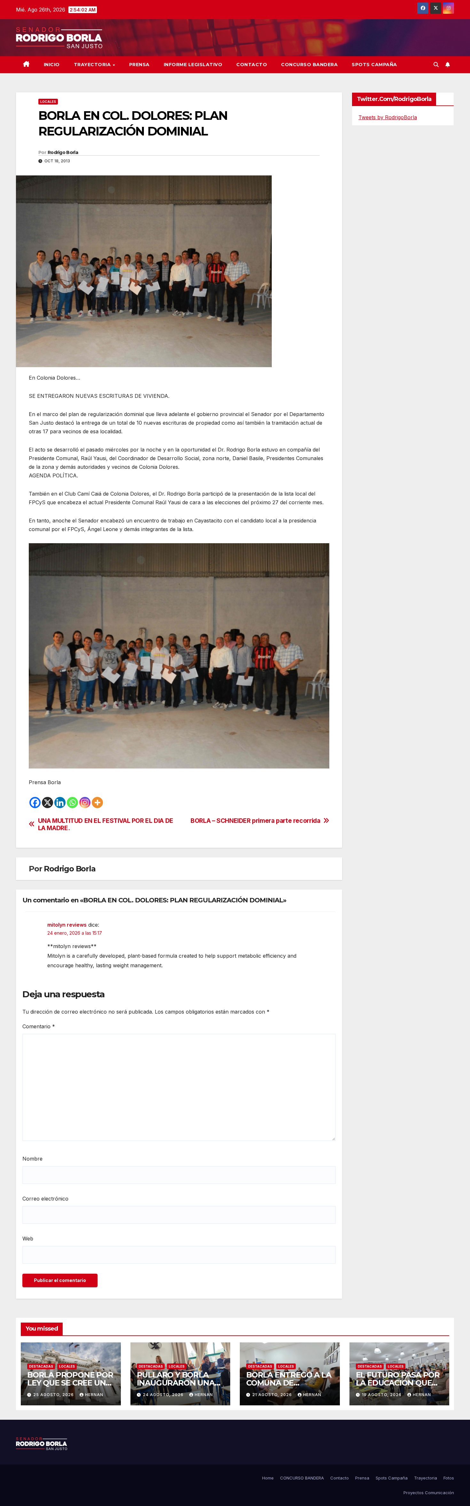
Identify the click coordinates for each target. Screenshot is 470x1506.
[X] (47, 802)
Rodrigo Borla (63, 152)
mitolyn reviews (67, 925)
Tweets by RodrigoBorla (387, 117)
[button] (436, 64)
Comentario (38, 1026)
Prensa (139, 64)
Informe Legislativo (193, 64)
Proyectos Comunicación (428, 1492)
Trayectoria (93, 64)
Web (27, 1238)
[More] (97, 802)
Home (268, 1477)
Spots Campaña (392, 1477)
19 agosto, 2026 (382, 1394)
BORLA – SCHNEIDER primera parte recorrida (255, 820)
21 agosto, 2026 (272, 1394)
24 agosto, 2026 (164, 1394)
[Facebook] (35, 802)
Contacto (251, 64)
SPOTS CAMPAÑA (374, 64)
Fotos (448, 1477)
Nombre (32, 1158)
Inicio (52, 64)
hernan (94, 1394)
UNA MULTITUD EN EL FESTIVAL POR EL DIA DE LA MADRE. (105, 824)
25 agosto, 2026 (54, 1394)
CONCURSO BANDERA (309, 64)
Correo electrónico (45, 1198)
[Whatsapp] (72, 802)
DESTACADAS (41, 1366)
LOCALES (48, 102)
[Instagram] (84, 802)
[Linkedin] (60, 802)
